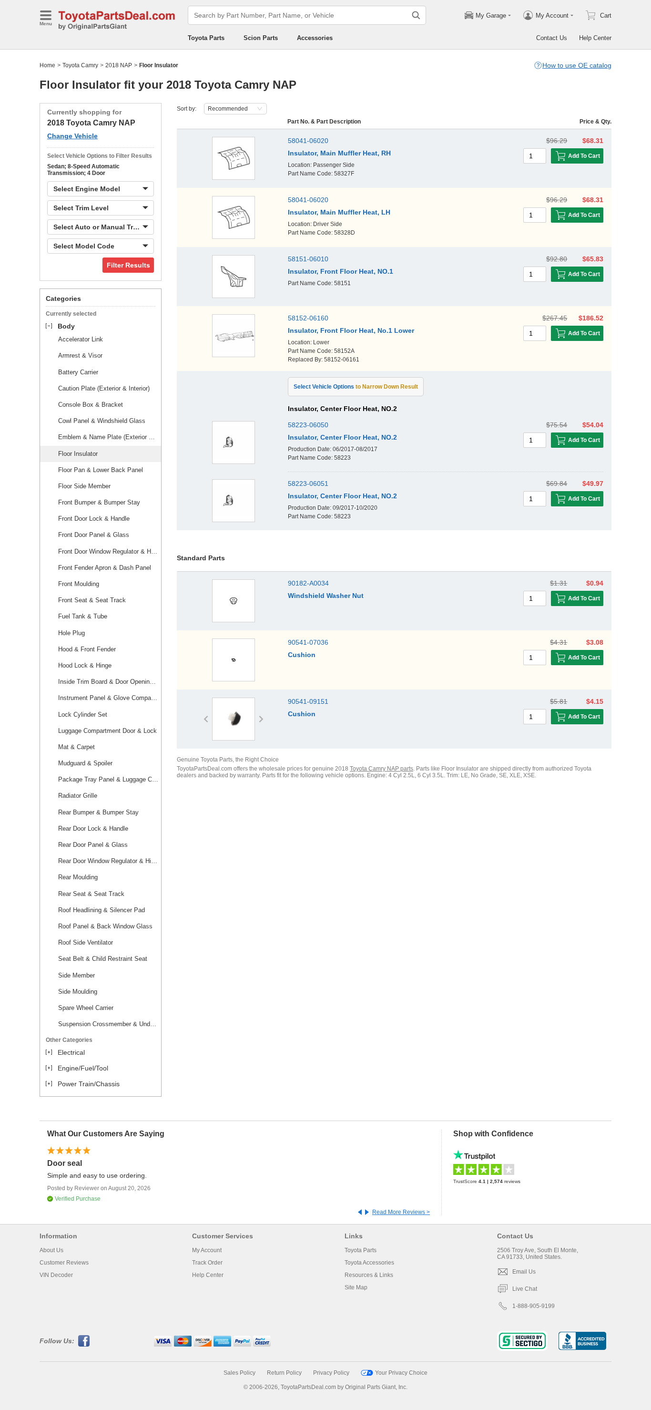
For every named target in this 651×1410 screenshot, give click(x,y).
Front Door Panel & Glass (93, 534)
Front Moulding (78, 583)
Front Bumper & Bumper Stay (99, 502)
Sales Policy (239, 1372)
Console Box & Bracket (90, 404)
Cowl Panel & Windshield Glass (101, 420)
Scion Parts (261, 37)
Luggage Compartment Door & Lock (107, 730)
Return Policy (284, 1372)
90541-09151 (308, 701)
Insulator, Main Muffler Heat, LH (339, 212)
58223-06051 (308, 483)
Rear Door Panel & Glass (93, 844)
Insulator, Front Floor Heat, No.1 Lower (351, 330)
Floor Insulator (78, 453)
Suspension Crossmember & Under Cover (108, 1024)
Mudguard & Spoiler (85, 763)
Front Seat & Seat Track (92, 600)
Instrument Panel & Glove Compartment (108, 697)
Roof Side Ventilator (85, 942)
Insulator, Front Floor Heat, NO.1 (340, 271)
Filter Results (128, 265)
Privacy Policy (331, 1372)
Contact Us (551, 37)
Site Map (356, 1287)
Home (47, 65)
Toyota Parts (206, 37)
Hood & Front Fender (87, 649)
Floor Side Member (84, 486)
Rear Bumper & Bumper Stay (98, 812)
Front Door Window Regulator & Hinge (108, 551)
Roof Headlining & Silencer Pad (101, 910)
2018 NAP (118, 65)
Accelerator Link (80, 339)
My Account (207, 1250)
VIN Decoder (56, 1275)
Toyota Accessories (369, 1262)
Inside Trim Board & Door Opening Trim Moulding (108, 681)
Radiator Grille (77, 795)
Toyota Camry (80, 65)
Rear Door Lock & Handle (93, 828)
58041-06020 (308, 140)
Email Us (524, 1271)
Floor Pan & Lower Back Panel (100, 469)
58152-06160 (308, 318)
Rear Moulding (78, 877)
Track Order (207, 1262)
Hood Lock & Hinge (85, 665)
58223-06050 (308, 425)
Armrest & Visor (80, 355)
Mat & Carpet (76, 747)
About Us (51, 1250)
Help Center (595, 37)
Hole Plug (71, 633)
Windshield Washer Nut (326, 595)
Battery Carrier (78, 372)
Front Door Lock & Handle (94, 518)
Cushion (301, 655)
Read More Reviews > (401, 1212)
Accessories (315, 37)
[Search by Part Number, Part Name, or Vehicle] (416, 15)
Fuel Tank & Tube (82, 616)
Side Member (76, 975)
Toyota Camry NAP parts (381, 768)
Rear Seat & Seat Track (91, 893)
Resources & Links (369, 1275)
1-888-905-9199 (533, 1306)
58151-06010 (308, 259)
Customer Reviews (64, 1262)
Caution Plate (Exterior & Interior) (104, 388)
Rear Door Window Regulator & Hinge (108, 861)
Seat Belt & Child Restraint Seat (102, 958)
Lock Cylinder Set (82, 714)
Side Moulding (77, 991)
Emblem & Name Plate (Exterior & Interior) (108, 437)
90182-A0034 (308, 583)
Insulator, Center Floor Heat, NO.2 (342, 437)
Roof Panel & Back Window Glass (105, 926)
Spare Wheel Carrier (85, 1007)
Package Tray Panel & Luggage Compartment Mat (108, 779)
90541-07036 (308, 642)
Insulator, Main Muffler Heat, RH (339, 153)
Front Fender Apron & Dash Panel (104, 567)
